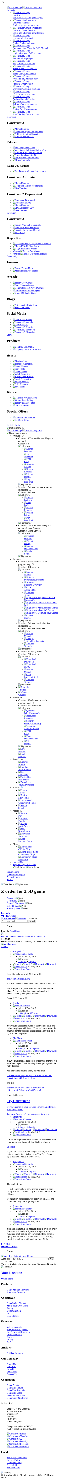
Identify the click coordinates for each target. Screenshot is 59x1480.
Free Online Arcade (16, 1395)
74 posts (32, 961)
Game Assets (13, 1385)
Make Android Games (47, 608)
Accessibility (12, 1465)
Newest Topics (31, 271)
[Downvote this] (45, 964)
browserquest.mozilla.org (18, 979)
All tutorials (24, 160)
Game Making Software (18, 1290)
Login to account (28, 864)
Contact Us (18, 862)
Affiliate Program (15, 1353)
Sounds (30, 376)
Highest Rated (28, 403)
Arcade (16, 811)
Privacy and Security (32, 230)
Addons (24, 361)
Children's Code (14, 1462)
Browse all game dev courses (32, 171)
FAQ (22, 232)
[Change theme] (26, 867)
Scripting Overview (31, 134)
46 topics (22, 1048)
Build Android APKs (32, 152)
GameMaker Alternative (18, 1303)
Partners (10, 1337)
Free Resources (31, 227)
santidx (4, 946)
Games (23, 371)
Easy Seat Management (17, 1329)
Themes (25, 381)
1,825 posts (33, 1048)
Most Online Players (30, 290)
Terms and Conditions (17, 1457)
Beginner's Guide (27, 147)
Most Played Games (34, 288)
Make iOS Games (45, 610)
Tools (22, 386)
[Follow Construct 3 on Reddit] (22, 319)
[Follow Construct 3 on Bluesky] (23, 327)
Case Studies (12, 1316)
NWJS (27, 203)
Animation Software (16, 1292)
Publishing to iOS (28, 155)
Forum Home (27, 268)
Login (17, 425)
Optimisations (32, 157)
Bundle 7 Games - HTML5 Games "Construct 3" (23, 936)
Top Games (27, 283)
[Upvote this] (22, 964)
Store (9, 335)
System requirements (33, 131)
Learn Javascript (14, 1334)
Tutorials (23, 188)
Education (11, 213)
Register (11, 425)
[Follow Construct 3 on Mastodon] (24, 332)
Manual (25, 129)
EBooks (24, 366)
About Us (11, 1364)
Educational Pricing (28, 248)
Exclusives (23, 405)
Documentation (14, 1311)
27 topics (22, 961)
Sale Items (23, 420)
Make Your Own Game (17, 1306)
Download (29, 200)
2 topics (21, 1127)
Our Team (11, 1366)
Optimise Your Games (47, 613)
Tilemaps (23, 384)
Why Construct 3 (14, 1327)
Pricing (10, 1308)
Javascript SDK (27, 208)
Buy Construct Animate (30, 349)
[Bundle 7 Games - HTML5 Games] (2, 934)
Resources (11, 117)
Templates (26, 379)
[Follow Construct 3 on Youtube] (23, 322)
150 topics (23, 1013)
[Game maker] (24, 430)
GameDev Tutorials (16, 1390)
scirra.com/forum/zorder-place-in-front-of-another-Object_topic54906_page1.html (29, 1076)
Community (12, 256)
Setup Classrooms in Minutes (37, 243)
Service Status (13, 1467)
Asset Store (18, 759)
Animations (27, 364)
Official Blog (31, 305)
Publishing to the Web (35, 150)
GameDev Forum (15, 1388)
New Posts (24, 307)
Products (11, 10)
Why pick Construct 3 (31, 225)
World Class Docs (30, 246)
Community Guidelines (17, 1398)
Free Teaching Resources (18, 1332)
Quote (28, 969)
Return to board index (23, 1256)
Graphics (25, 374)
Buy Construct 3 (26, 347)
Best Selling (27, 400)
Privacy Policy (13, 1460)
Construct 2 (31, 651)
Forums (16, 787)
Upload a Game (29, 293)
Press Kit (11, 1369)
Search (10, 879)
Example (11, 1147)
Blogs (15, 844)
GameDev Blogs (14, 1393)
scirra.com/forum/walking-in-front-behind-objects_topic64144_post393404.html (26, 1088)
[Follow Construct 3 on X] (20, 324)
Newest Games (26, 285)
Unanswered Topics (16, 874)
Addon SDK (28, 136)
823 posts (34, 1013)
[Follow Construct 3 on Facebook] (24, 329)
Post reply (5, 913)
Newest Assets (30, 398)
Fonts (22, 369)
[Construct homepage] (24, 7)
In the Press (12, 1371)
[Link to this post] (20, 966)
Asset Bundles (28, 417)
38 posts (31, 1127)
